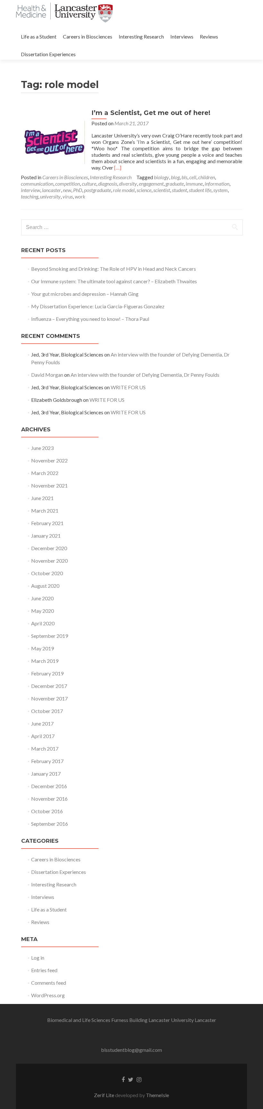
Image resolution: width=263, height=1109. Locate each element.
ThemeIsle (157, 1095)
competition (67, 183)
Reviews (209, 36)
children (206, 177)
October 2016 (47, 811)
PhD (77, 190)
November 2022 (49, 460)
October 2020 (47, 573)
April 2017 (43, 736)
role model (124, 190)
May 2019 (42, 648)
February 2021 (47, 523)
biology (161, 177)
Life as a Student (38, 36)
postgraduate (97, 190)
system (220, 190)
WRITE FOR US (128, 387)
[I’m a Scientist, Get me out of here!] (53, 140)
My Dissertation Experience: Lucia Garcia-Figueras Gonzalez (98, 306)
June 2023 (42, 448)
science (144, 190)
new (67, 190)
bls (184, 177)
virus (68, 196)
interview (30, 190)
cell (192, 177)
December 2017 (49, 686)
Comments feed (48, 983)
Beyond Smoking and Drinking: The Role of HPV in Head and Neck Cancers (113, 269)
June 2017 (42, 723)
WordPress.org (48, 995)
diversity (128, 183)
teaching (29, 196)
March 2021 (44, 510)
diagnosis (107, 183)
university (50, 196)
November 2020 (49, 561)
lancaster (51, 190)
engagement (151, 183)
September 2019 (49, 636)
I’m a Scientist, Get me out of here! (150, 113)
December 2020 (49, 548)
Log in (37, 958)
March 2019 (44, 661)
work (80, 196)
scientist (161, 190)
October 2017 (47, 711)
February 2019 (47, 673)
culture (89, 183)
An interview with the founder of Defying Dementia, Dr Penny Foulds (145, 375)
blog (175, 177)
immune (194, 183)
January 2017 (46, 773)
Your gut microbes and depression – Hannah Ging (85, 294)
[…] (117, 167)
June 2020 (42, 598)
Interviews (181, 36)
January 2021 (46, 535)
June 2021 (42, 498)
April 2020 (43, 623)
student (179, 190)
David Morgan (47, 375)
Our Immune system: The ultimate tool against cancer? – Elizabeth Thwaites (114, 281)
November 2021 (49, 485)
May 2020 (42, 611)
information (217, 183)
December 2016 (49, 786)
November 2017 (49, 698)
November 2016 (49, 799)
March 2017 (44, 748)
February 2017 (47, 761)
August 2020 (45, 586)
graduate (174, 183)
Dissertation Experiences (48, 54)
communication (37, 183)
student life (200, 190)
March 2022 (44, 473)
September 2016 (49, 824)
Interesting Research (141, 36)
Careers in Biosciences (87, 36)
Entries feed (44, 970)
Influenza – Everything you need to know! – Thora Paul (90, 319)
